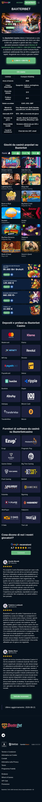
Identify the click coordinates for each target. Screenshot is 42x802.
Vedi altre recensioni (21, 696)
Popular (4, 153)
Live (14, 153)
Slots (34, 153)
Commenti (21, 553)
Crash (24, 153)
